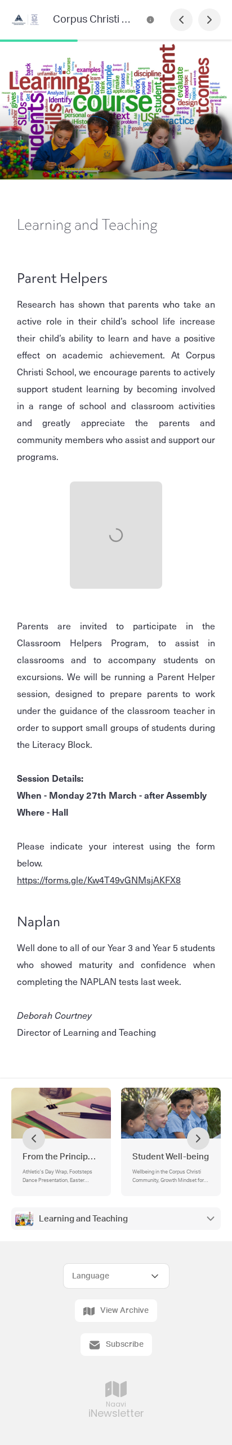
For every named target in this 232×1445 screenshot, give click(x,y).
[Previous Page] (181, 19)
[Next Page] (209, 19)
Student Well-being (170, 1157)
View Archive (124, 1311)
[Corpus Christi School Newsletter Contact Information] (150, 19)
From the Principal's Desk (61, 1157)
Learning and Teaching (83, 1219)
